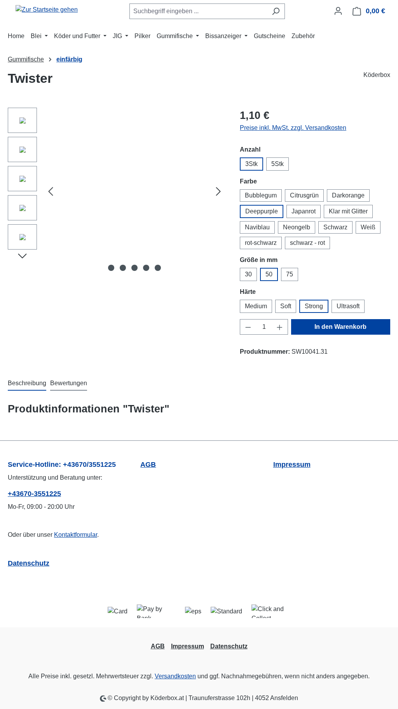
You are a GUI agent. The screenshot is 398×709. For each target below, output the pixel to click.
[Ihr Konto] (338, 11)
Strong (314, 306)
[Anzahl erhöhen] (280, 327)
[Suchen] (276, 11)
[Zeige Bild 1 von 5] (111, 268)
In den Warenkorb (340, 326)
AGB (148, 464)
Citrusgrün (304, 195)
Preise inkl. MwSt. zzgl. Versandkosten (293, 127)
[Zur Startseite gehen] (47, 9)
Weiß (368, 227)
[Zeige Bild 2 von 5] (123, 268)
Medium (256, 306)
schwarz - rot (307, 242)
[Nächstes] (218, 191)
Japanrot (304, 211)
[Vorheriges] (50, 191)
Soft (285, 306)
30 (248, 274)
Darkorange (348, 195)
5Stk (277, 164)
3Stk (251, 164)
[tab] (27, 384)
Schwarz (335, 227)
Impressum (292, 464)
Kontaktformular (75, 534)
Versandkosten (175, 676)
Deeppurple (261, 211)
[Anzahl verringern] (248, 327)
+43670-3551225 (34, 494)
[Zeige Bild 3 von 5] (134, 268)
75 (289, 274)
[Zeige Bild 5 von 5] (158, 268)
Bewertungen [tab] (68, 383)
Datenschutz (28, 563)
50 (268, 274)
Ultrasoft (348, 306)
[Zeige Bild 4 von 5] (146, 268)
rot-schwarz (261, 242)
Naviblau (257, 227)
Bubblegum (261, 195)
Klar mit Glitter (348, 211)
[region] (116, 191)
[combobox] (198, 11)
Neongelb (296, 227)
